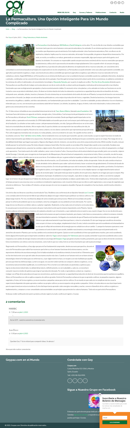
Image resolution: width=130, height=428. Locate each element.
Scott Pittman (32, 117)
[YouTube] (119, 2)
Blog (13, 29)
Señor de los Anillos (34, 136)
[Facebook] (111, 2)
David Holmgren (76, 45)
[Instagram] (80, 382)
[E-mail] (122, 2)
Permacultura (43, 45)
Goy (9, 37)
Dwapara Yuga (61, 239)
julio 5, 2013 (23, 312)
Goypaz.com (15, 9)
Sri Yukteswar (73, 236)
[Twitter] (115, 2)
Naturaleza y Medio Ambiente (37, 37)
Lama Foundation (83, 111)
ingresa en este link (80, 415)
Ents (22, 136)
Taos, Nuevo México (63, 111)
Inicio (7, 29)
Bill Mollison (64, 45)
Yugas (54, 236)
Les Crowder (89, 193)
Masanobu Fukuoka (60, 82)
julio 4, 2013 (23, 333)
